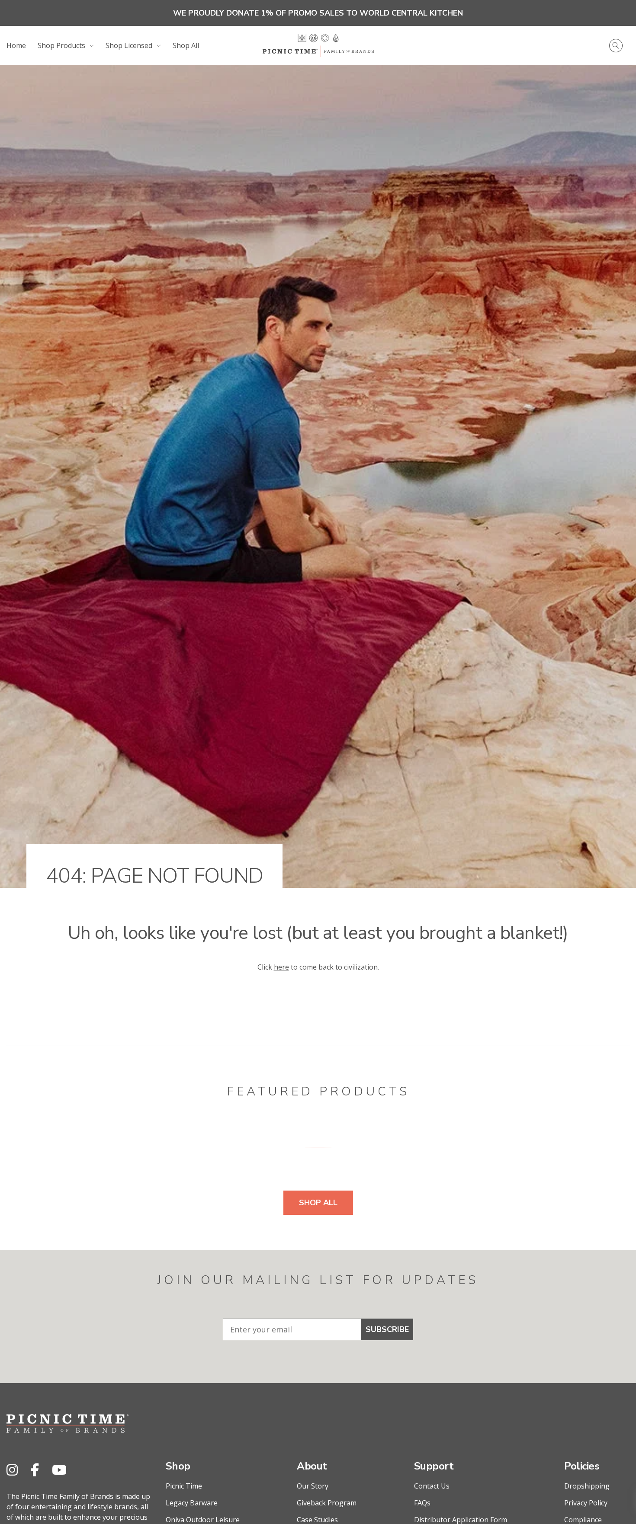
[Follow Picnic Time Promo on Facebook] (35, 1470)
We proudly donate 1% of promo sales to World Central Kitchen (318, 13)
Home (16, 45)
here (281, 967)
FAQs (422, 1503)
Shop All (186, 45)
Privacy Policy (585, 1503)
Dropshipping (587, 1486)
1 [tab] (318, 1147)
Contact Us (432, 1486)
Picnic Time (184, 1486)
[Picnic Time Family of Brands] (318, 45)
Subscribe (387, 1329)
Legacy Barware (192, 1503)
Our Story (312, 1486)
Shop (178, 1466)
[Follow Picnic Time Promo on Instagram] (12, 1470)
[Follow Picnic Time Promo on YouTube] (59, 1470)
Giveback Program (327, 1503)
